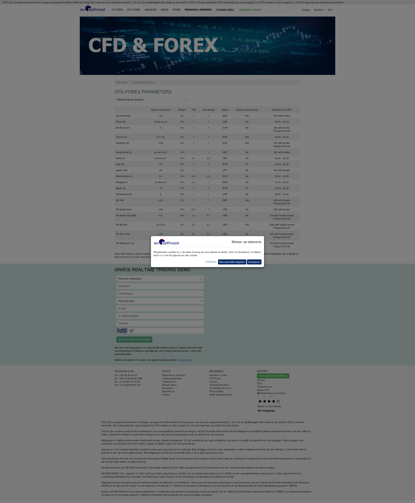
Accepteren (254, 261)
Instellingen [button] (211, 261)
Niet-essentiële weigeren (232, 261)
